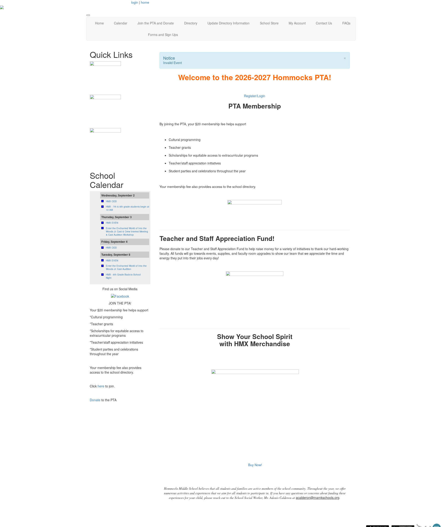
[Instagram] (120, 295)
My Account (297, 23)
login (134, 2)
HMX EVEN (112, 222)
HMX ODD (111, 201)
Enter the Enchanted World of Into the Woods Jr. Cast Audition (126, 267)
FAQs (346, 23)
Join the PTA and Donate (155, 23)
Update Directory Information (228, 23)
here (101, 386)
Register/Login (254, 96)
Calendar (120, 23)
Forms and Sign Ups (163, 34)
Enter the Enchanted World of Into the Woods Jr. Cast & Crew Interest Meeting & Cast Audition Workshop (127, 232)
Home (99, 23)
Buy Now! (255, 465)
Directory (190, 23)
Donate (95, 400)
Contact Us (324, 23)
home (145, 2)
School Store (269, 23)
